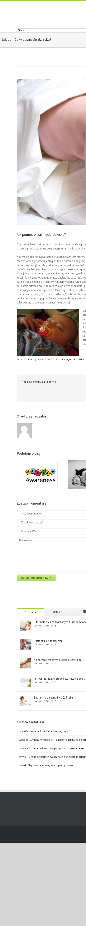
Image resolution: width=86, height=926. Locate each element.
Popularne (30, 612)
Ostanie (57, 612)
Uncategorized (68, 359)
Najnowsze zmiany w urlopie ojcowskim (51, 765)
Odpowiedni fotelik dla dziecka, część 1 (48, 731)
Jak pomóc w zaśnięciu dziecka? (41, 234)
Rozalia (27, 359)
